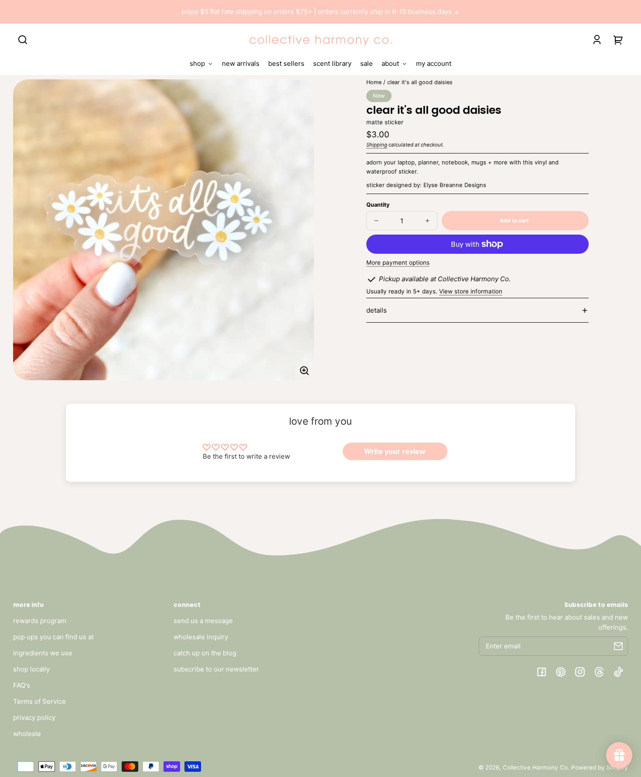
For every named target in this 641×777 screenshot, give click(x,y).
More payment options (398, 262)
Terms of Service (39, 701)
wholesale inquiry (201, 637)
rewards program (39, 621)
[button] (22, 39)
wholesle (27, 733)
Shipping (376, 145)
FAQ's (21, 685)
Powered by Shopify (599, 767)
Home (374, 82)
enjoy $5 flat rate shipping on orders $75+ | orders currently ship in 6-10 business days (317, 11)
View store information (470, 291)
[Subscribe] (618, 646)
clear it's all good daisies (420, 82)
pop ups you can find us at (53, 637)
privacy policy (34, 717)
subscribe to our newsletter (216, 669)
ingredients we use (42, 653)
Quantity (377, 204)
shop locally (31, 669)
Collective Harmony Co (535, 767)
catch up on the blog (205, 653)
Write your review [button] (395, 451)
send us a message (203, 621)
